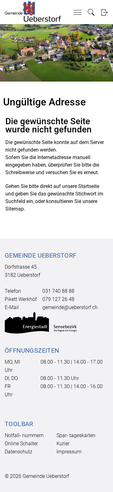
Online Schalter (21, 444)
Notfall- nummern (24, 435)
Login (104, 12)
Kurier (62, 444)
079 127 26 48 (58, 299)
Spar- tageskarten (75, 435)
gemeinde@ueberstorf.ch (70, 307)
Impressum (68, 452)
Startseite (88, 186)
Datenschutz (18, 452)
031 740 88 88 (58, 291)
